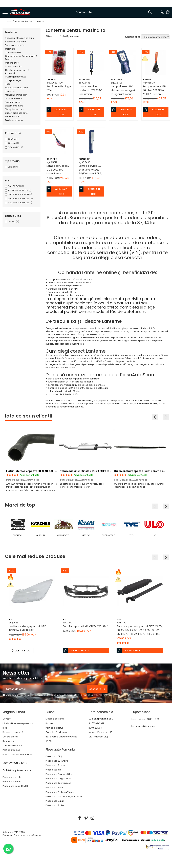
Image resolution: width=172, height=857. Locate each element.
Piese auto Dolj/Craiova (58, 783)
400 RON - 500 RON (18, 202)
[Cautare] (150, 12)
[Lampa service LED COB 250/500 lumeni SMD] (59, 141)
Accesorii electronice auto (19, 38)
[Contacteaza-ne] (162, 12)
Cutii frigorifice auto (15, 76)
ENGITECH (18, 535)
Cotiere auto (12, 62)
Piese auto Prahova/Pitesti (60, 792)
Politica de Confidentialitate (93, 695)
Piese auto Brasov (55, 765)
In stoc (11, 221)
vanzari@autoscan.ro (147, 726)
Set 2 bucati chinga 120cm (59, 88)
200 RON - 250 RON (18, 194)
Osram (12, 143)
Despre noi (8, 741)
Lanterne (10, 91)
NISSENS (86, 535)
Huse (8, 84)
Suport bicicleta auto (16, 113)
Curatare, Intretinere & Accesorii (17, 71)
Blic (10, 619)
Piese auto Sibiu (54, 787)
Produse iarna (12, 102)
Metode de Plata (55, 718)
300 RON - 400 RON (18, 198)
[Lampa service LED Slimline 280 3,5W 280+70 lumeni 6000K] (155, 62)
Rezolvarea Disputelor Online (61, 736)
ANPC (49, 741)
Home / (10, 21)
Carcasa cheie (13, 52)
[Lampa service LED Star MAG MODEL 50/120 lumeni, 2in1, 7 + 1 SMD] (91, 141)
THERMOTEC (108, 535)
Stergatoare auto (14, 109)
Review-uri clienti (15, 763)
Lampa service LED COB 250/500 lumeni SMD (58, 169)
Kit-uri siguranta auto (16, 87)
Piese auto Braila (55, 805)
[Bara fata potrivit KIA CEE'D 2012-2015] (86, 591)
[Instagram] (92, 818)
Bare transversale (15, 45)
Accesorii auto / (24, 21)
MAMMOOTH (63, 535)
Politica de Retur (54, 727)
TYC (132, 535)
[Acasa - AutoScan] (20, 12)
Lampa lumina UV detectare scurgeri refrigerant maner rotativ (123, 90)
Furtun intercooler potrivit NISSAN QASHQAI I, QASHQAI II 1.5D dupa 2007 (50, 471)
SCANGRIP (13, 147)
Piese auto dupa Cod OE (16, 786)
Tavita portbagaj (14, 120)
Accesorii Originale (15, 41)
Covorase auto (13, 66)
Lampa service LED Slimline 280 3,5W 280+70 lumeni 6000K (154, 90)
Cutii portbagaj (13, 80)
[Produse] (5, 12)
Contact (7, 718)
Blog (5, 727)
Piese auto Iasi (53, 769)
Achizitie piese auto (17, 770)
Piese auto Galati (55, 801)
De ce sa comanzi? (13, 732)
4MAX (120, 619)
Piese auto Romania (60, 750)
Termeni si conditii (12, 745)
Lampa (12, 166)
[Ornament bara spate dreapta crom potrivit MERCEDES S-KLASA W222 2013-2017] (140, 447)
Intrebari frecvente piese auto (19, 723)
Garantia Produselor (57, 732)
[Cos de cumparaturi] (167, 12)
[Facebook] (80, 818)
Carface (12, 139)
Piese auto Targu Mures (58, 778)
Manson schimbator (16, 94)
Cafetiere (10, 48)
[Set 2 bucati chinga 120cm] (59, 62)
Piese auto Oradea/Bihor (59, 774)
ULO (154, 535)
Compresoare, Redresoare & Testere (21, 57)
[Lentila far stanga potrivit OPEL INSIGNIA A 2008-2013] (32, 591)
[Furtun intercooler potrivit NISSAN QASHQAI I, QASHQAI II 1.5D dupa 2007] (32, 447)
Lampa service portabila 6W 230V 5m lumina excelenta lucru (90, 90)
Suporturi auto (12, 116)
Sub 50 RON (14, 186)
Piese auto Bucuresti (57, 760)
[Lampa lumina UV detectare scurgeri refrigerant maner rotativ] (123, 62)
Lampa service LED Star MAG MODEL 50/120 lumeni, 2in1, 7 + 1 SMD (91, 169)
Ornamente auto (14, 98)
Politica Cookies (11, 750)
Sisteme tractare (14, 105)
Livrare (49, 723)
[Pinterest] (86, 818)
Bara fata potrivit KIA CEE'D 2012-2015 (85, 626)
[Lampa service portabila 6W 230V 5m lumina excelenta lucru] (91, 62)
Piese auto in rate (12, 777)
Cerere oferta (10, 736)
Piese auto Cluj (54, 756)
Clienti (50, 712)
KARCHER (41, 535)
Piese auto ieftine (12, 781)
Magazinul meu (14, 712)
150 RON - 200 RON (18, 190)
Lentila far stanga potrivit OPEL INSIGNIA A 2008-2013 (28, 628)
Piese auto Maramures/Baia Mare (64, 796)
